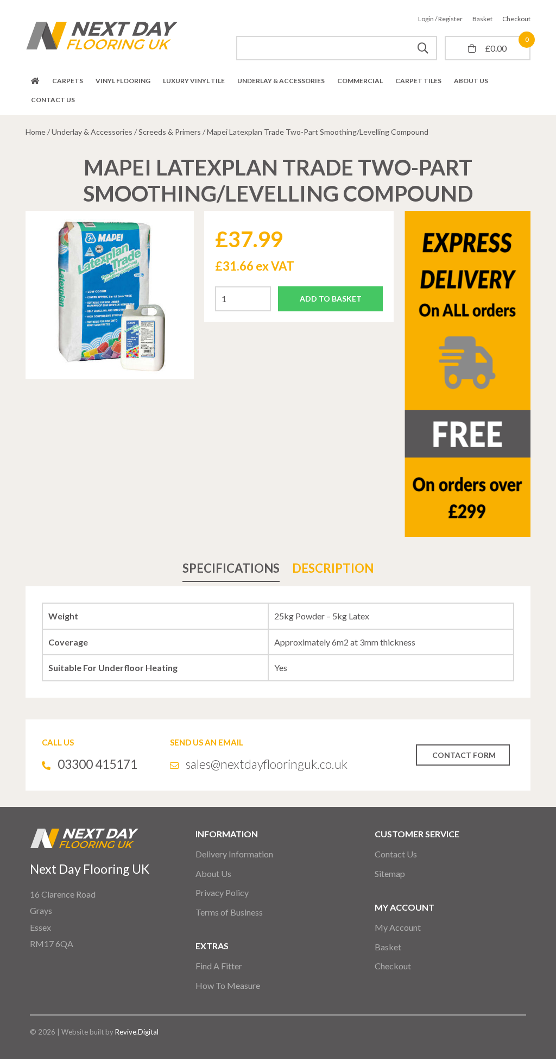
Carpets (67, 81)
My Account (398, 927)
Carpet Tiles (418, 81)
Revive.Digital (137, 1031)
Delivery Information (234, 854)
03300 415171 (97, 764)
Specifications (231, 568)
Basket (482, 19)
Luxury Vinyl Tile (194, 81)
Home (35, 81)
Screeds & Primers (169, 131)
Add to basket (331, 298)
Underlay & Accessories (281, 81)
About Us (471, 81)
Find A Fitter (218, 966)
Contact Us (53, 100)
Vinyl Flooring (123, 81)
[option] (110, 295)
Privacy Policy (222, 892)
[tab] (231, 568)
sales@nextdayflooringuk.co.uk (267, 764)
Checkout (516, 19)
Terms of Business (229, 912)
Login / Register (440, 19)
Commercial (360, 81)
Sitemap (390, 873)
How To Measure (227, 985)
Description (333, 568)
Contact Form (464, 755)
